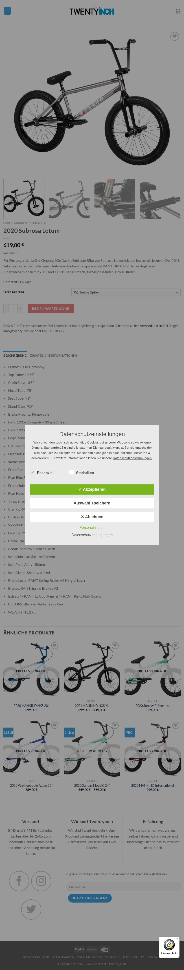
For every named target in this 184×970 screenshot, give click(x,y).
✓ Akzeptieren (92, 489)
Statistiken (85, 473)
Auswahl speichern (92, 503)
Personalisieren (92, 527)
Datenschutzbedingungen (92, 535)
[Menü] (177, 939)
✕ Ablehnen (92, 517)
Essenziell (45, 473)
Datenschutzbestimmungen (132, 458)
